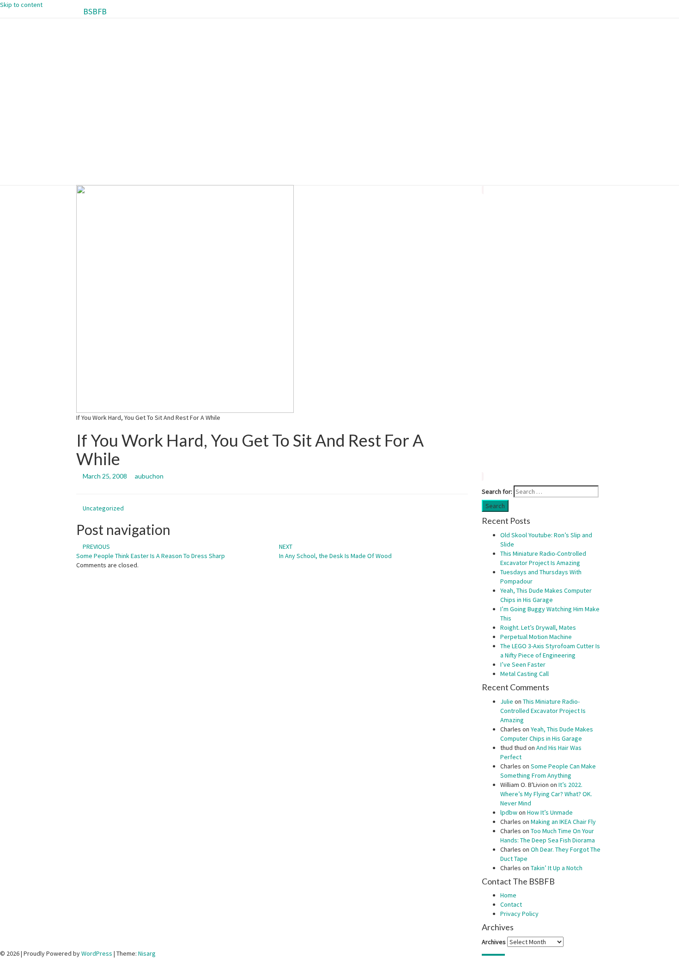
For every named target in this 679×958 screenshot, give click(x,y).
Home (508, 895)
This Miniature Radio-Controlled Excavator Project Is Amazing (543, 710)
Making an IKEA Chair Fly (563, 821)
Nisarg (147, 953)
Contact (511, 904)
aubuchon (149, 476)
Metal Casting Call (524, 673)
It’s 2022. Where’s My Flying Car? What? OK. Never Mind (546, 793)
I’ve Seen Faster (523, 664)
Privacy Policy (519, 913)
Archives (494, 942)
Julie (506, 701)
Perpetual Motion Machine (536, 637)
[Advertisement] (542, 333)
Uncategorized (103, 508)
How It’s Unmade (550, 812)
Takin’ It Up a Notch (556, 868)
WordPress (96, 953)
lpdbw (508, 812)
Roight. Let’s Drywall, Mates (538, 627)
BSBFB (95, 11)
